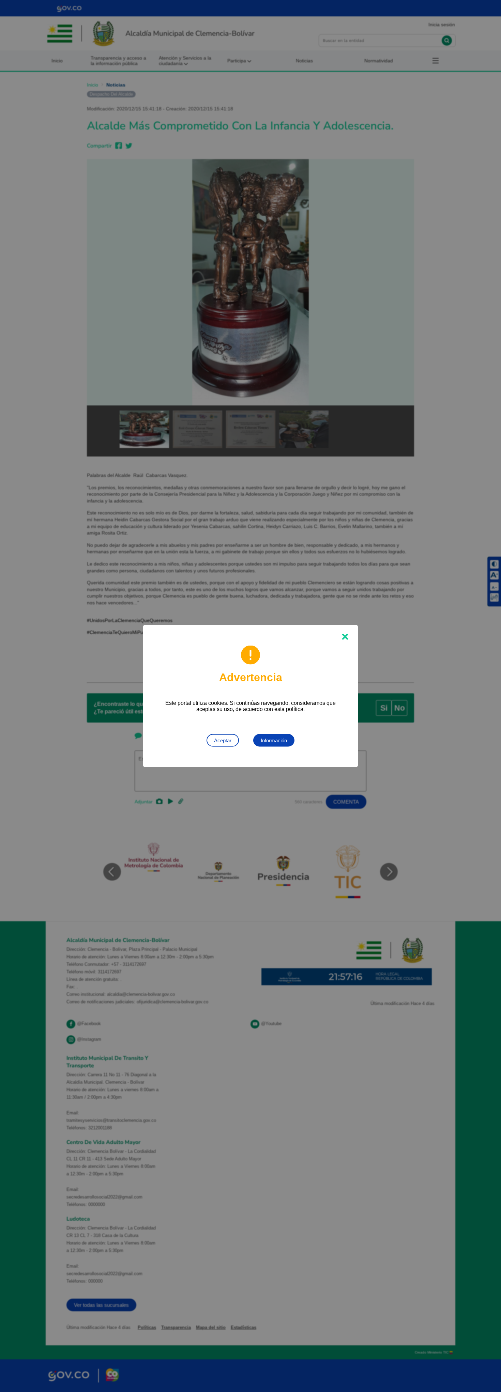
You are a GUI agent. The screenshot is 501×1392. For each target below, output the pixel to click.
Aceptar (222, 740)
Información (274, 740)
